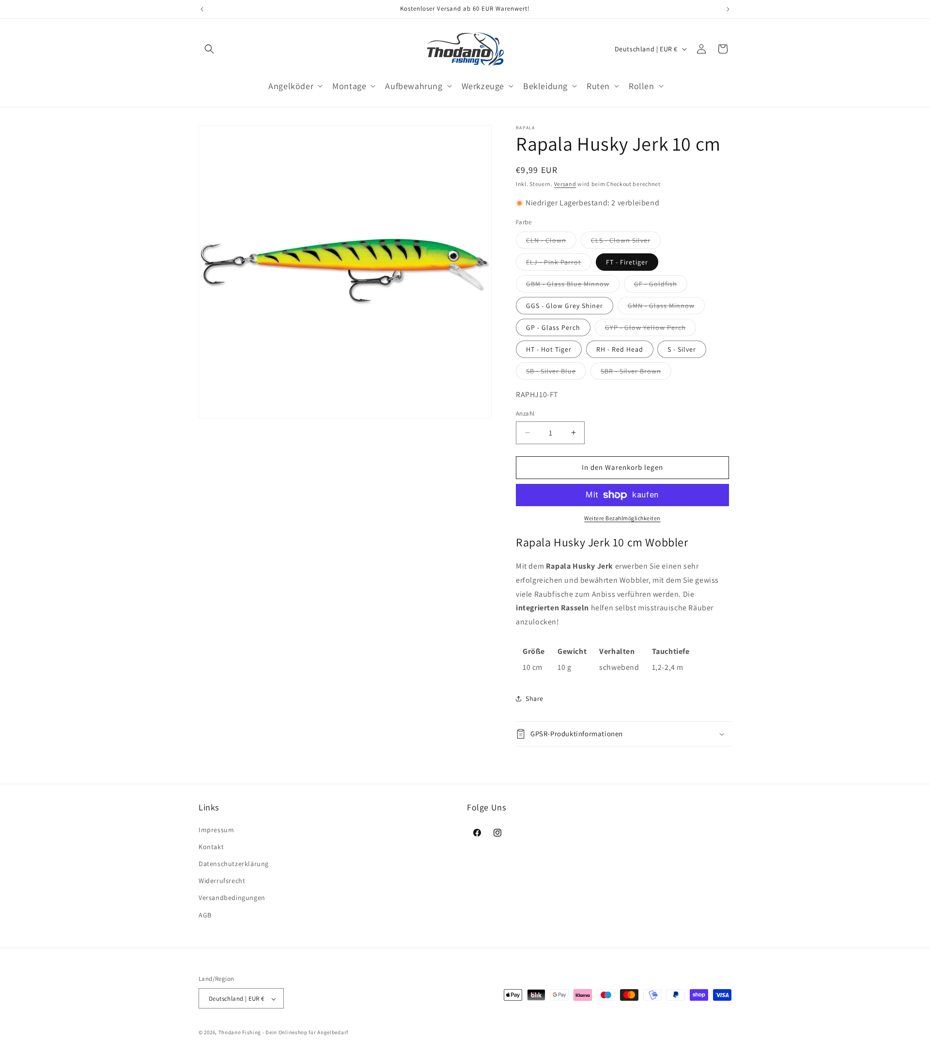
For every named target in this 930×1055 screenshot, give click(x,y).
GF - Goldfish (660, 286)
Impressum (216, 829)
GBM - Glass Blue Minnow (573, 286)
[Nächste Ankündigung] (728, 9)
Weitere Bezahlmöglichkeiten (622, 518)
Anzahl (525, 413)
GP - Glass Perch (553, 327)
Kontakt (211, 846)
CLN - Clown (551, 242)
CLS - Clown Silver (626, 242)
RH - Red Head (619, 349)
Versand (565, 183)
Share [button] (534, 698)
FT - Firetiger (627, 262)
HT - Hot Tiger (549, 349)
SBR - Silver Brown (636, 373)
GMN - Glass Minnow (666, 307)
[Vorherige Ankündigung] (202, 9)
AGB (205, 914)
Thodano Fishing (240, 1032)
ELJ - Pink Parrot (558, 264)
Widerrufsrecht (222, 880)
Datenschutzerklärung (234, 863)
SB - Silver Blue (556, 373)
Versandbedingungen (232, 897)
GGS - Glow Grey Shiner (564, 305)
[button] (209, 49)
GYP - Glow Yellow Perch (650, 329)
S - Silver (681, 349)
